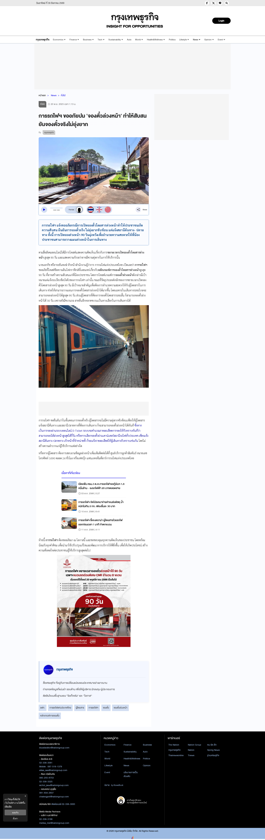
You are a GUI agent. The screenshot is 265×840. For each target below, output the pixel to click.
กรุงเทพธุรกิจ (174, 750)
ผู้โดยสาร (80, 708)
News (195, 40)
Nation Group (194, 745)
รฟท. (42, 708)
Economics (58, 40)
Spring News (213, 750)
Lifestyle (183, 40)
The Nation (173, 745)
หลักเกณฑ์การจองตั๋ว (49, 716)
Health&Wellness (155, 40)
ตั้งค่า (15, 818)
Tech (100, 40)
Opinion (208, 40)
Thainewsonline (176, 755)
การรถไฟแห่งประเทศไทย (60, 708)
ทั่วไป (63, 95)
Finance (73, 40)
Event (220, 40)
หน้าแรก (42, 95)
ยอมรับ (15, 812)
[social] (207, 3)
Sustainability (114, 40)
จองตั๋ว (106, 708)
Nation (191, 750)
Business (87, 40)
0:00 (54, 210)
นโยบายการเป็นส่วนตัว (131, 774)
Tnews (191, 755)
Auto (129, 40)
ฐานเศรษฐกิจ (213, 755)
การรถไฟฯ (93, 708)
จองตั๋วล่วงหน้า (120, 708)
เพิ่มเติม (8, 806)
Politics (172, 40)
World (138, 40)
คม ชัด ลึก (212, 745)
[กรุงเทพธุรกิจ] (42, 40)
